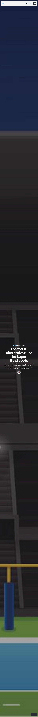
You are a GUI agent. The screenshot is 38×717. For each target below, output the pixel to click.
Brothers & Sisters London (14, 368)
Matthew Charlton (26, 367)
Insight (15, 345)
